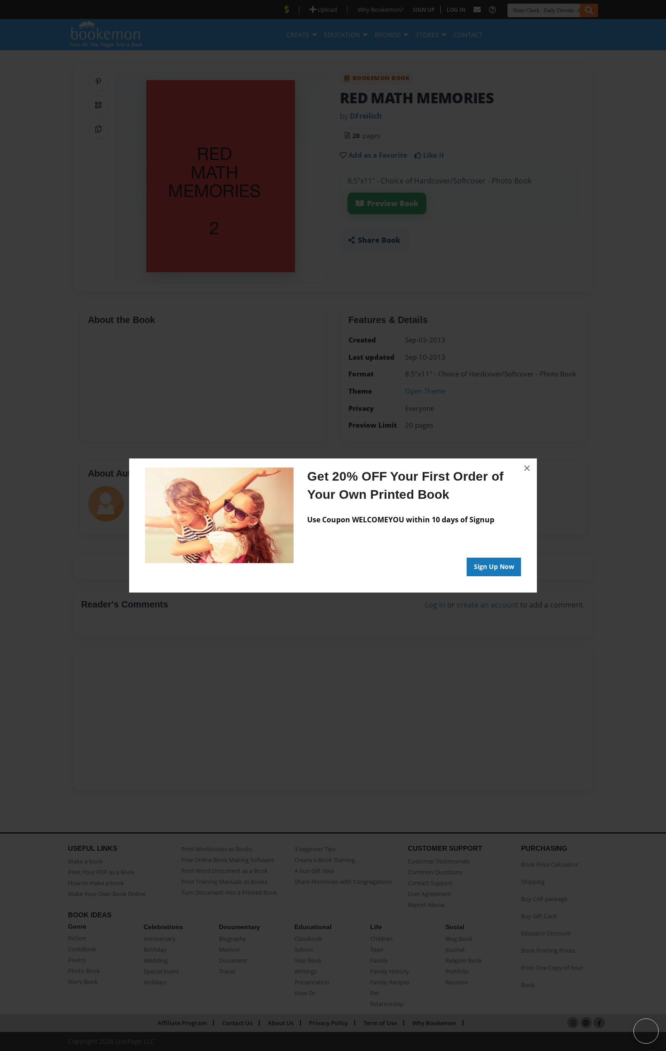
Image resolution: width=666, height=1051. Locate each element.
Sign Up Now (494, 566)
